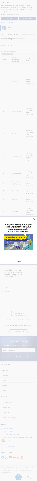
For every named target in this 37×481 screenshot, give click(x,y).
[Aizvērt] (34, 219)
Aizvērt (18, 261)
